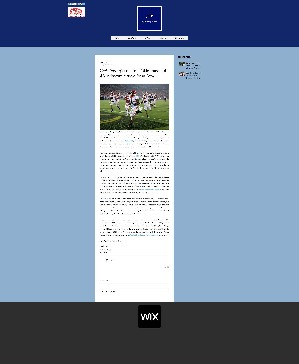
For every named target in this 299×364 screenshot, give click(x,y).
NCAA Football (105, 249)
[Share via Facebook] (101, 260)
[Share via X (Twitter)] (106, 260)
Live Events (103, 252)
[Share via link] (112, 260)
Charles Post (104, 246)
